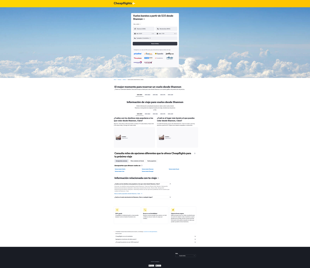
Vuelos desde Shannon (147, 169)
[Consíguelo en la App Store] (158, 265)
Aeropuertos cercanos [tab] (121, 161)
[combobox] (137, 24)
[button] (144, 19)
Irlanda (124, 79)
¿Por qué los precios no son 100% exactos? (127, 242)
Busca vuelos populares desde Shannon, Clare (127, 193)
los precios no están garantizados (150, 231)
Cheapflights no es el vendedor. (124, 236)
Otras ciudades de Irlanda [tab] (137, 161)
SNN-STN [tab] (162, 94)
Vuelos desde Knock (174, 169)
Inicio (115, 79)
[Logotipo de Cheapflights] (123, 3)
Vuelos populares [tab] (151, 161)
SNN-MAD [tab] (147, 94)
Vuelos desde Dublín (120, 169)
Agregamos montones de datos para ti (125, 239)
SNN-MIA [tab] (155, 94)
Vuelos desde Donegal (147, 171)
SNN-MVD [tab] (139, 94)
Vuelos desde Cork (119, 171)
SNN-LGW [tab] (170, 94)
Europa (119, 79)
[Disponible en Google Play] (151, 265)
